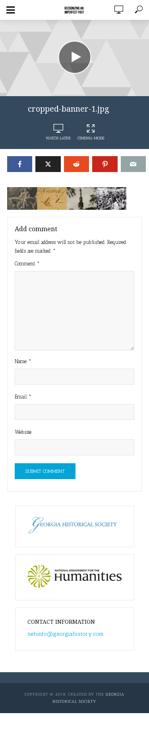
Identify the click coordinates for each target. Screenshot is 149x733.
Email (23, 397)
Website (23, 432)
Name (23, 361)
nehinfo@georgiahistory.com (65, 633)
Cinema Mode (90, 138)
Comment (27, 264)
